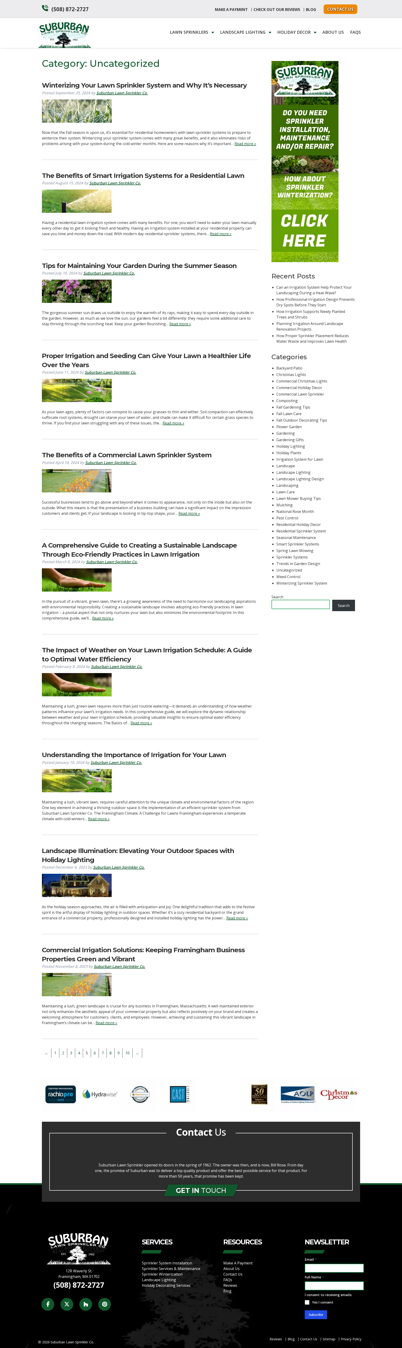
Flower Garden (289, 426)
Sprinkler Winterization (162, 1274)
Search (277, 596)
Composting (287, 400)
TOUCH (201, 1190)
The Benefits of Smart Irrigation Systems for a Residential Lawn (143, 176)
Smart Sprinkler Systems (297, 544)
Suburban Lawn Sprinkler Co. (122, 92)
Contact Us (340, 9)
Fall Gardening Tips (293, 407)
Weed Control (288, 576)
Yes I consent (322, 1302)
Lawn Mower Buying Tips (298, 498)
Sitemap (329, 1339)
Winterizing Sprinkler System (301, 583)
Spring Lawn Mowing (294, 550)
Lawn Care (285, 491)
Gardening (285, 433)
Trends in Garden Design (298, 563)
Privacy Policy (351, 1339)
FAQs (355, 32)
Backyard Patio (289, 368)
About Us (333, 32)
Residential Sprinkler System (301, 531)
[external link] (60, 1111)
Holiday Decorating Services (166, 1285)
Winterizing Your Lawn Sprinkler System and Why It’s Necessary (144, 85)
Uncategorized (289, 570)
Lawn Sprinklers (189, 32)
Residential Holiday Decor (298, 524)
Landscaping (287, 485)
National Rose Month (295, 511)
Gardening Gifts (290, 439)
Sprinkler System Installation (167, 1263)
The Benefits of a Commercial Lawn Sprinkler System (126, 455)
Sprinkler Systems (292, 557)
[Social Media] (50, 1307)
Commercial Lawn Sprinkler (300, 394)
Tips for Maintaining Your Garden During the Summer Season (139, 266)
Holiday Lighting (290, 446)
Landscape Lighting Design (300, 478)
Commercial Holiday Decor (299, 387)
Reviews (230, 1285)
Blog (311, 9)
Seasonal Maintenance (296, 537)
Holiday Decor (294, 32)
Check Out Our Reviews (277, 9)
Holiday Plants (288, 452)
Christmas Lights (291, 374)
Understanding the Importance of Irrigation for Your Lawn (134, 755)
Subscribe (316, 1314)
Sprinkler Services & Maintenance (171, 1268)
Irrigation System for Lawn (299, 459)
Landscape (285, 465)
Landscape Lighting (243, 32)
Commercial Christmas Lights (301, 381)
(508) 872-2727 (70, 9)
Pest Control (287, 518)
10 (127, 1053)
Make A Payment (231, 9)
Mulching (284, 505)
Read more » (245, 143)
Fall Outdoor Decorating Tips (301, 420)
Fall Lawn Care (289, 413)
